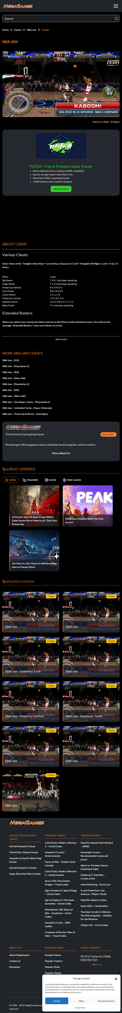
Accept (56, 1001)
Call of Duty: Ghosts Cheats (23, 852)
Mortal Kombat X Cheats (22, 846)
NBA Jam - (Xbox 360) (14, 378)
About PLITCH (61, 188)
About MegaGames (19, 955)
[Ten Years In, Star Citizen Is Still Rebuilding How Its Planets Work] (34, 550)
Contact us (15, 960)
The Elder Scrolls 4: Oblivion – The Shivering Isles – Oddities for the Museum (96, 915)
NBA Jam (31, 29)
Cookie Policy (80, 1008)
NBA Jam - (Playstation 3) (15, 366)
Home (5, 29)
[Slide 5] (101, 964)
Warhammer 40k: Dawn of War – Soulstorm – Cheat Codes (59, 913)
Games (17, 29)
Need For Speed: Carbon (94, 899)
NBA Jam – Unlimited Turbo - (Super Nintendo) (27, 407)
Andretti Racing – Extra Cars (96, 884)
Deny (81, 1001)
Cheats (45, 29)
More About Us (61, 453)
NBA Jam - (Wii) (10, 372)
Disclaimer (15, 966)
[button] (116, 978)
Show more (61, 339)
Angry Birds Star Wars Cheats (25, 873)
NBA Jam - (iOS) (10, 360)
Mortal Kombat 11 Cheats (22, 867)
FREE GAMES (74, 479)
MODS (52, 479)
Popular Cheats (53, 972)
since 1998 (107, 434)
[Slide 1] (92, 964)
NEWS (12, 479)
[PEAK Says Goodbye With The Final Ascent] (88, 505)
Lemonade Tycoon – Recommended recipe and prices (94, 856)
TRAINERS (32, 479)
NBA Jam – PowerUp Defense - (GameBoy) (25, 413)
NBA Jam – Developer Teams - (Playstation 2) (26, 401)
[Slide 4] (99, 964)
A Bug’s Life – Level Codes (94, 925)
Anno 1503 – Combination (94, 905)
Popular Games (53, 955)
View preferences (106, 1001)
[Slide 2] (94, 964)
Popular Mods (52, 966)
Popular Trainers (54, 960)
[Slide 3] (96, 964)
